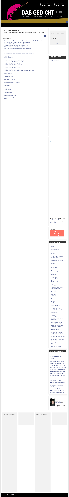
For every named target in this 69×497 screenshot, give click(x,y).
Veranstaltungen (7, 85)
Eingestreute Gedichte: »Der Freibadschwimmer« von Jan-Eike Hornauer (17, 48)
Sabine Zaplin (53, 385)
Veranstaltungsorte (8, 92)
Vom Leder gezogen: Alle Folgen (10, 95)
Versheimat (6, 94)
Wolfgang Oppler (61, 392)
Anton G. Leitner (53, 222)
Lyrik (51, 298)
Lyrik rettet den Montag (55, 299)
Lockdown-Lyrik (53, 295)
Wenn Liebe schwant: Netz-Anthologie (57, 339)
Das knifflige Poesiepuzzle (55, 257)
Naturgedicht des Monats (55, 305)
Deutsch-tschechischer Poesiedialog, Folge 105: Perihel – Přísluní (16, 45)
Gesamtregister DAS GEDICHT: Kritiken (12, 67)
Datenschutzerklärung (8, 73)
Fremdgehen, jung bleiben (55, 271)
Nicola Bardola (63, 382)
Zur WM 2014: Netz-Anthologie (56, 346)
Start (5, 81)
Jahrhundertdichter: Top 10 (55, 288)
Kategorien (7, 88)
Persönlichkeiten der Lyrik (55, 308)
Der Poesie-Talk (53, 259)
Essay (52, 270)
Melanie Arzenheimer (55, 380)
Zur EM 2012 (53, 343)
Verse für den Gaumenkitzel (56, 329)
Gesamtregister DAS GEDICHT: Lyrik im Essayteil (14, 72)
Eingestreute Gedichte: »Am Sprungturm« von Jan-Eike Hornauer (16, 43)
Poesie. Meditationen (54, 311)
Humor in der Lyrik (54, 285)
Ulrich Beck (59, 386)
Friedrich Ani (56, 367)
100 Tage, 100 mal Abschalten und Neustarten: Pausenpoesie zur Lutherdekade (19, 53)
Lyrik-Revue (53, 301)
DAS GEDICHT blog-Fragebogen (57, 256)
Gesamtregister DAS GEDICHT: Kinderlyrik (13, 66)
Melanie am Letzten (54, 304)
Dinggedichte (53, 264)
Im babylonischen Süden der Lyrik (57, 287)
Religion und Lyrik (54, 316)
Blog (5, 54)
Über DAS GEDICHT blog (9, 97)
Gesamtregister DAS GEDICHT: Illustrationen (13, 64)
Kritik (51, 292)
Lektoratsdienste (61, 219)
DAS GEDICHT (52, 219)
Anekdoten (53, 246)
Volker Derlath (60, 390)
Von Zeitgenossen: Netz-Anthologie (57, 333)
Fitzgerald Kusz (61, 365)
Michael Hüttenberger (58, 382)
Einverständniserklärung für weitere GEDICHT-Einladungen (15, 75)
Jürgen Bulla (56, 373)
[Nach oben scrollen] (67, 495)
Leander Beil (56, 375)
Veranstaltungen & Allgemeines (56, 326)
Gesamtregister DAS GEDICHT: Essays (12, 63)
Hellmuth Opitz (56, 369)
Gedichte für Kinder (54, 277)
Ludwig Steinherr (56, 378)
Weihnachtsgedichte (54, 335)
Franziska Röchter (52, 367)
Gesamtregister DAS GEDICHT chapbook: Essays (14, 60)
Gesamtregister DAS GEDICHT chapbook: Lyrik (14, 61)
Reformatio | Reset (54, 312)
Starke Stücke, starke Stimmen (56, 322)
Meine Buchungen (8, 89)
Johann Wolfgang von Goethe (58, 371)
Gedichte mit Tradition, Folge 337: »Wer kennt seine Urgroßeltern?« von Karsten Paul (20, 46)
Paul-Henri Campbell (57, 383)
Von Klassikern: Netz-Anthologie (56, 332)
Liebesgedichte (53, 294)
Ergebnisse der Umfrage (8, 76)
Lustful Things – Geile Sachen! (10, 79)
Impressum (6, 98)
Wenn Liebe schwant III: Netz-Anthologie (58, 337)
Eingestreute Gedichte (55, 266)
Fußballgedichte (53, 274)
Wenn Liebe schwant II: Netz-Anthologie (58, 336)
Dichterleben (53, 263)
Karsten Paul (60, 373)
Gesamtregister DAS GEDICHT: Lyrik (12, 69)
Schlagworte (7, 91)
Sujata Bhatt (61, 385)
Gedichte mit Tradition (54, 278)
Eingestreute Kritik (54, 267)
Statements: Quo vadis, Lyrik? (56, 323)
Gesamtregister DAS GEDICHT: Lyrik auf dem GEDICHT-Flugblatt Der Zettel (19, 70)
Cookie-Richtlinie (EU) (8, 56)
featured (54, 365)
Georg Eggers (51, 369)
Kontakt (5, 78)
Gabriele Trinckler (62, 367)
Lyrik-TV (52, 302)
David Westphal (58, 363)
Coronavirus (58, 361)
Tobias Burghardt (53, 386)
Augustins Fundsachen (55, 249)
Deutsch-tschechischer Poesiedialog (57, 260)
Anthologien (53, 247)
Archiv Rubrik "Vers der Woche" (58, 43)
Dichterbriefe (53, 261)
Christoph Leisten (52, 361)
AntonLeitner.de (58, 402)
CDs (51, 250)
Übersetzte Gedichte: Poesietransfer (57, 325)
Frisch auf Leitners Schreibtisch (56, 273)
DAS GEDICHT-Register (8, 57)
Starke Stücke (58, 385)
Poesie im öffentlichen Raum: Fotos (57, 309)
